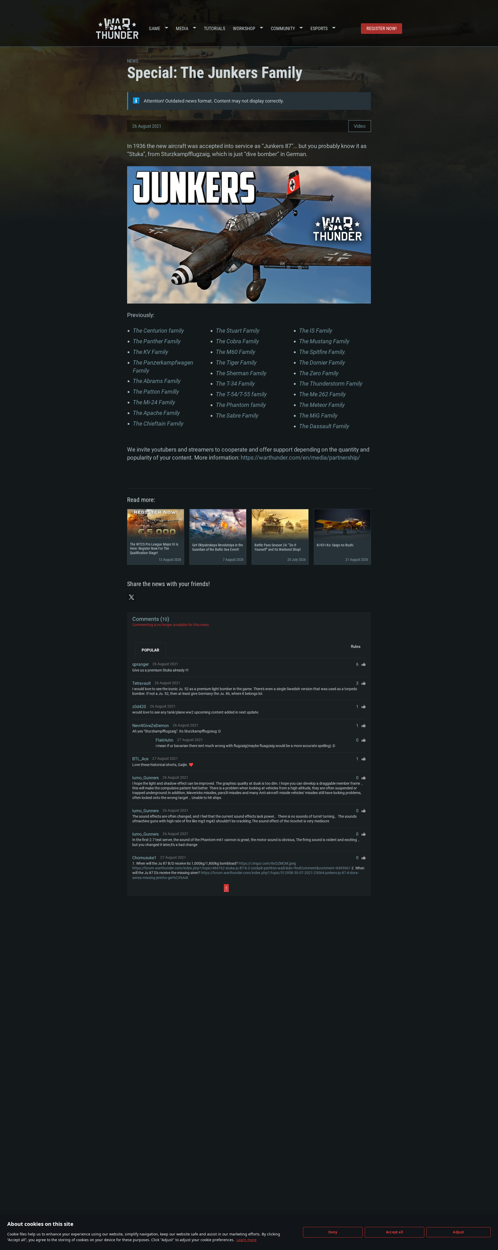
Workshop (244, 28)
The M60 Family (235, 352)
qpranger (140, 664)
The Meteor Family (322, 405)
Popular (150, 650)
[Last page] (275, 888)
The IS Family (315, 330)
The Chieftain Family (158, 423)
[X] (131, 597)
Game (154, 28)
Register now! (381, 28)
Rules (356, 646)
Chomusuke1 (144, 857)
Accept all (394, 1232)
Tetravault (141, 683)
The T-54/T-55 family (241, 394)
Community (283, 28)
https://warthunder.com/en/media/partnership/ (300, 457)
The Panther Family (157, 341)
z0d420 (139, 706)
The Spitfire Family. (322, 352)
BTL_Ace (140, 758)
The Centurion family (158, 330)
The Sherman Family (241, 373)
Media (182, 28)
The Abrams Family (157, 381)
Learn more (247, 1239)
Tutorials (214, 28)
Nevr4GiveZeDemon (150, 725)
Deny (332, 1232)
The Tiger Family (236, 362)
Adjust (458, 1232)
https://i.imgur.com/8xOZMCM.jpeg (267, 863)
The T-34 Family (235, 383)
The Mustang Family (324, 341)
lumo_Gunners (145, 777)
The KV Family (150, 352)
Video (359, 126)
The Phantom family (241, 405)
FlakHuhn (164, 740)
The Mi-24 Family (154, 402)
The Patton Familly (156, 391)
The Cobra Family (237, 341)
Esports (319, 28)
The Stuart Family (237, 330)
